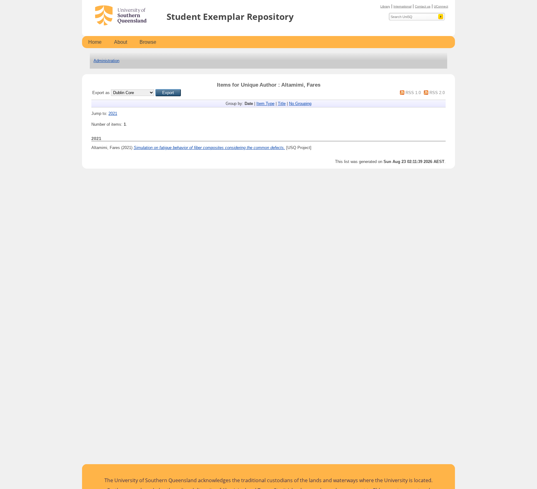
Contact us (422, 6)
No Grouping (300, 103)
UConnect (441, 6)
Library (385, 6)
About (120, 42)
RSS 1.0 (413, 92)
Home (95, 42)
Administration (106, 60)
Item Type (265, 103)
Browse (148, 42)
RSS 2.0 (437, 92)
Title (282, 103)
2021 (112, 113)
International (402, 6)
